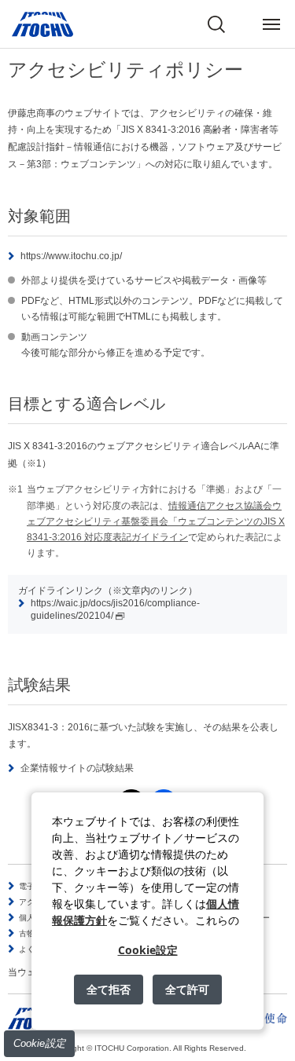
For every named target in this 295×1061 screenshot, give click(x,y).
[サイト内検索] (216, 24)
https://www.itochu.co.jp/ (71, 256)
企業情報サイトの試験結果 (77, 768)
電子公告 (34, 886)
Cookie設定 (39, 1043)
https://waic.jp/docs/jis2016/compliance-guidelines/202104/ (115, 609)
